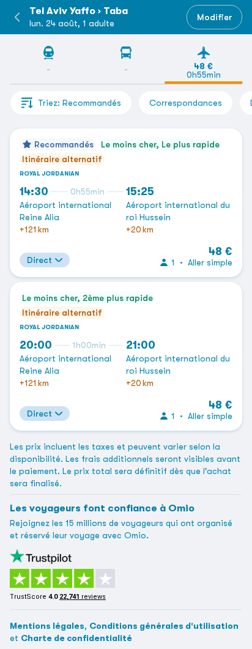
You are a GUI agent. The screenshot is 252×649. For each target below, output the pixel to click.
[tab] (48, 64)
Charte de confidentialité (76, 638)
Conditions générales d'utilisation (164, 626)
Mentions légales (47, 626)
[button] (17, 17)
